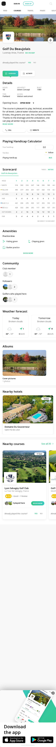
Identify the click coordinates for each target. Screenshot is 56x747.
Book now (37, 503)
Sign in (17, 4)
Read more (8, 124)
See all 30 (46, 443)
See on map (30, 53)
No (34, 62)
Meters (50, 169)
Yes (29, 62)
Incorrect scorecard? (46, 221)
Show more (28, 253)
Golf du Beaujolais (9, 173)
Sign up (28, 4)
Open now (25, 103)
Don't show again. (28, 745)
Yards (44, 169)
